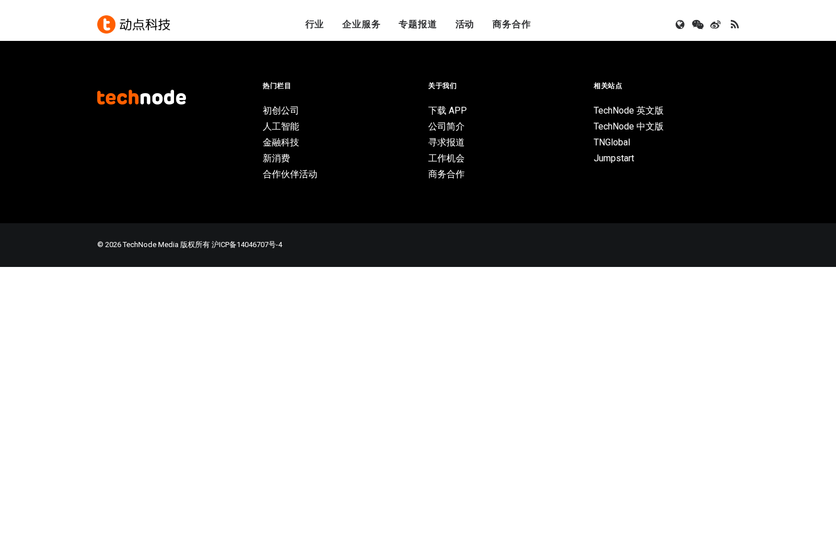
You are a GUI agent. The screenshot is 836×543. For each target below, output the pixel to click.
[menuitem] (315, 24)
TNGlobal (612, 142)
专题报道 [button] (418, 24)
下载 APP (447, 110)
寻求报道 (446, 142)
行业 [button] (315, 24)
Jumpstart (614, 158)
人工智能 (281, 126)
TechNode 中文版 (629, 126)
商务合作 (512, 24)
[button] (681, 24)
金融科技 (281, 142)
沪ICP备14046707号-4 (247, 244)
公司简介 (446, 126)
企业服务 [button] (361, 24)
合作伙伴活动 (290, 174)
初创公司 (281, 110)
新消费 (276, 158)
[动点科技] (133, 24)
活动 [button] (465, 24)
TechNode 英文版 (629, 110)
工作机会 (446, 158)
